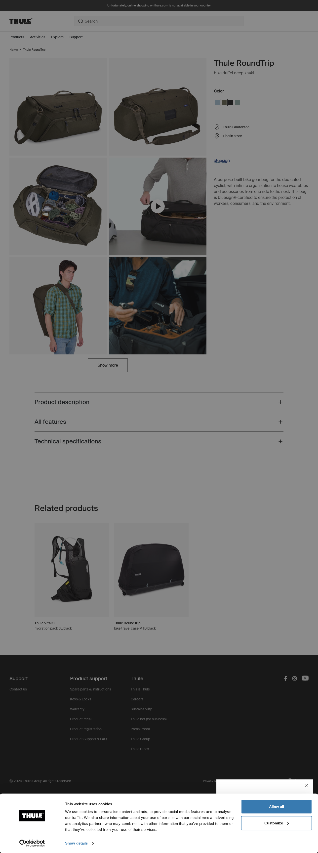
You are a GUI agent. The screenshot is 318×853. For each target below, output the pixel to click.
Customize (273, 823)
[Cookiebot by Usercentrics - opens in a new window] (32, 843)
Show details (76, 843)
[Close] (307, 785)
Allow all (276, 807)
